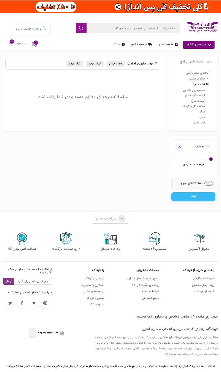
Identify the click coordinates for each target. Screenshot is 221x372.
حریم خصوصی (150, 298)
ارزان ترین (94, 63)
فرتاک (116, 44)
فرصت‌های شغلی (93, 291)
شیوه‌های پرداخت (204, 291)
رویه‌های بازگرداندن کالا (145, 285)
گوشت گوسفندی (195, 95)
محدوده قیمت (200, 146)
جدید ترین (115, 63)
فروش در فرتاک (94, 278)
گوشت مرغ (198, 101)
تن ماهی (199, 122)
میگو (202, 111)
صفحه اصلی (166, 44)
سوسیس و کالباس (194, 90)
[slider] (211, 159)
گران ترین (74, 63)
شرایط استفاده (150, 291)
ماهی (201, 117)
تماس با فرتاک (95, 298)
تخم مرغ (199, 84)
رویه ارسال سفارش (203, 285)
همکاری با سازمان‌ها (92, 285)
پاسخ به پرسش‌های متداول (142, 278)
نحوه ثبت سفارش (204, 278)
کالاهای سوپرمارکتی (197, 73)
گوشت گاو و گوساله (193, 106)
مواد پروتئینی (197, 78)
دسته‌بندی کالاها (196, 44)
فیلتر (193, 196)
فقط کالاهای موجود (191, 183)
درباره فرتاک (97, 304)
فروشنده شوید (138, 44)
